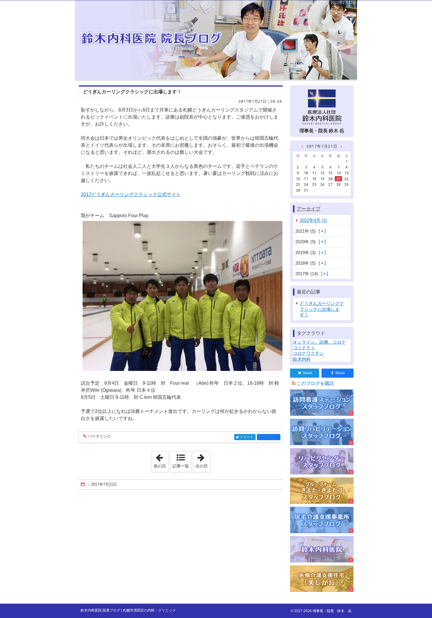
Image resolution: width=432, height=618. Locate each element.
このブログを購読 (315, 383)
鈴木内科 (302, 359)
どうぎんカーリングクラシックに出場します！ (132, 91)
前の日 (161, 459)
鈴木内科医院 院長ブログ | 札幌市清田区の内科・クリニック (216, 40)
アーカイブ (308, 208)
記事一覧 (181, 466)
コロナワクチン (308, 353)
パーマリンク (99, 436)
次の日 (202, 459)
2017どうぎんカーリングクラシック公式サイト (131, 194)
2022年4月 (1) (313, 220)
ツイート (247, 437)
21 (338, 178)
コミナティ (304, 347)
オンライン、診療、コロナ (319, 342)
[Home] (83, 484)
